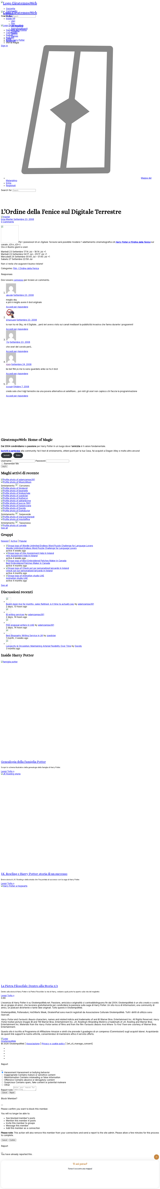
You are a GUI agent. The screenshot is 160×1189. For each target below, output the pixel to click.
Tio (7, 342)
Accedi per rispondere (17, 307)
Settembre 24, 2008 (21, 364)
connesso (18, 280)
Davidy (78, 646)
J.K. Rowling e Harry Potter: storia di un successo (34, 874)
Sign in (4, 45)
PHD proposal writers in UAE (20, 625)
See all (4, 528)
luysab (9, 386)
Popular (23, 541)
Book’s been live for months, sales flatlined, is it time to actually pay (40, 604)
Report (12, 1093)
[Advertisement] (76, 416)
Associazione (33, 1043)
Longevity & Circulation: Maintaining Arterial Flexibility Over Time (38, 646)
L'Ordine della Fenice (28, 268)
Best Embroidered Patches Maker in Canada (28, 563)
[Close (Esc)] (2, 1070)
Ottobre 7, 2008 (21, 386)
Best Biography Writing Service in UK (24, 635)
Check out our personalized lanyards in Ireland (29, 570)
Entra (18, 455)
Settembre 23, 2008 (24, 219)
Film (15, 268)
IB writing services (15, 614)
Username (6, 461)
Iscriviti (7, 455)
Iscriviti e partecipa (10, 451)
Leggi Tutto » (7, 771)
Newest (5, 541)
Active (14, 541)
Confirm (12, 1140)
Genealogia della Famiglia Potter (23, 762)
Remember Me (11, 463)
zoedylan (51, 635)
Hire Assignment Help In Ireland (22, 555)
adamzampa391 (86, 604)
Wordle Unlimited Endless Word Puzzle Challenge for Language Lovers (41, 548)
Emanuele (11, 320)
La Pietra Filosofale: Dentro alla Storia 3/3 (29, 986)
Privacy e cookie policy (53, 1043)
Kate (8, 364)
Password (40, 461)
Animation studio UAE (17, 578)
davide (9, 295)
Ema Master (7, 219)
